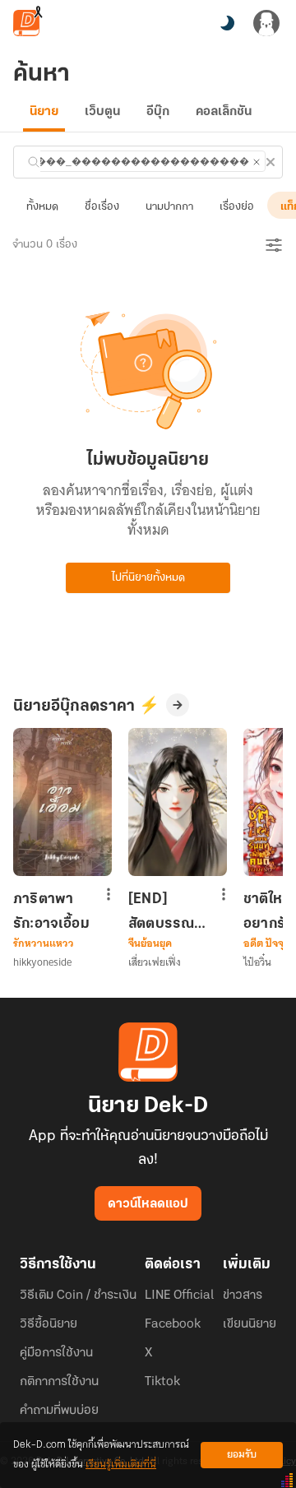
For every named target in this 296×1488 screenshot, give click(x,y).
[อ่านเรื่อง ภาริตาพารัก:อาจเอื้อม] (62, 802)
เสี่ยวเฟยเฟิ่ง (154, 962)
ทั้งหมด (42, 207)
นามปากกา (169, 207)
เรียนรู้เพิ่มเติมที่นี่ (121, 1464)
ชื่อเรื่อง (102, 207)
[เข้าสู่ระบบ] (266, 23)
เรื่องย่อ (237, 207)
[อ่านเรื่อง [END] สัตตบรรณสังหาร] (177, 802)
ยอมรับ (242, 1454)
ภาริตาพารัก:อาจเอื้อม (51, 911)
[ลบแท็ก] (256, 162)
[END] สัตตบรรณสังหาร (161, 911)
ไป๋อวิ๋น (257, 962)
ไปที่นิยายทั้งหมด (148, 578)
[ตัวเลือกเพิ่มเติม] (108, 896)
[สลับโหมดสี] (226, 23)
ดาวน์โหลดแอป (148, 1204)
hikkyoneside (42, 962)
